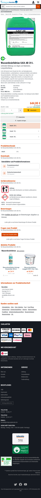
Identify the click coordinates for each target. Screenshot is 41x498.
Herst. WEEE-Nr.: (5, 91)
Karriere (3, 377)
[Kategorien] (3, 7)
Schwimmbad (5, 309)
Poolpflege (5, 312)
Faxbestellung (25, 379)
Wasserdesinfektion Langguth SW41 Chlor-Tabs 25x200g (30, 269)
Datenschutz (4, 395)
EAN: (2, 89)
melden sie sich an (11, 215)
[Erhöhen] (20, 110)
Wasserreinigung (29, 312)
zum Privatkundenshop (6, 11)
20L (12, 314)
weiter (35, 275)
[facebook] (20, 484)
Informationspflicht (6, 397)
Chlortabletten (6, 307)
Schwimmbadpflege (15, 309)
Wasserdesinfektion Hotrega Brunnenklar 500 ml (11, 268)
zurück (6, 275)
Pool (25, 307)
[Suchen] (38, 7)
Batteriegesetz (5, 400)
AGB (2, 389)
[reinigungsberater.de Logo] (9, 2)
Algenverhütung (32, 309)
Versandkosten (25, 374)
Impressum (4, 392)
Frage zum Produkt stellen (10, 234)
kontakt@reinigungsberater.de (9, 422)
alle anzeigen (20, 251)
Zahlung (23, 372)
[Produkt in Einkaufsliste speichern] (20, 117)
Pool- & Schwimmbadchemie (32, 14)
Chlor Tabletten (19, 307)
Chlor (12, 307)
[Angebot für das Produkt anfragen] (20, 120)
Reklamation (24, 377)
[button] (33, 2)
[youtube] (25, 484)
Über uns (3, 372)
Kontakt (3, 374)
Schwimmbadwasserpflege (16, 312)
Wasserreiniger (6, 314)
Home (2, 14)
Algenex (24, 309)
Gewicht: (3, 87)
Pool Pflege (31, 307)
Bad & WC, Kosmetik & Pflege (14, 14)
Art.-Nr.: (3, 86)
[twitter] (16, 484)
